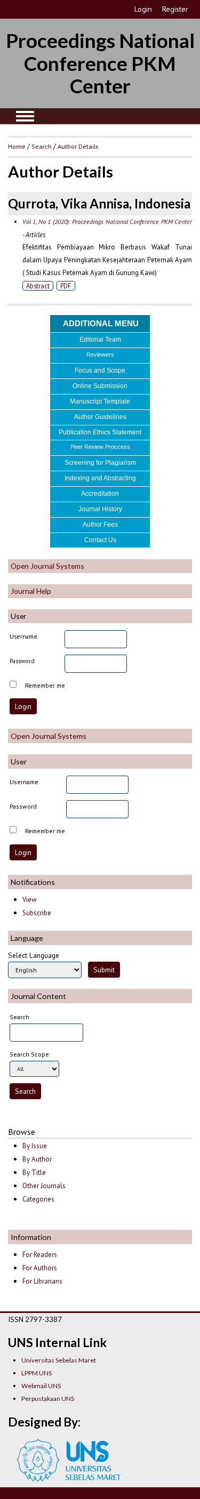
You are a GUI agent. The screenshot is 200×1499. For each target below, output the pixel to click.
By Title (34, 1172)
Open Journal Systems (47, 565)
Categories (38, 1199)
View (29, 899)
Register (175, 9)
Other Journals (44, 1185)
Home (17, 146)
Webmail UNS (41, 1386)
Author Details (78, 146)
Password (22, 661)
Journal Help (31, 590)
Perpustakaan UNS (47, 1399)
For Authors (39, 1267)
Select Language (33, 955)
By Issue (34, 1145)
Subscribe (36, 912)
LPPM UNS (36, 1373)
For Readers (39, 1254)
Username (23, 636)
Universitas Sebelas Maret (58, 1360)
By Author (37, 1159)
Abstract (38, 285)
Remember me (45, 685)
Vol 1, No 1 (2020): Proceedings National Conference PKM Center (107, 221)
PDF (65, 285)
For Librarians (42, 1281)
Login (143, 9)
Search (41, 146)
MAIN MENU (25, 116)
